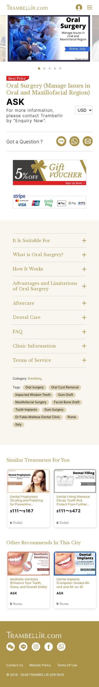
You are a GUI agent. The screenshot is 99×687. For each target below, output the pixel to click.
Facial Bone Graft (66, 402)
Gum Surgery (54, 409)
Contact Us (14, 665)
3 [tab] (50, 68)
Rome (72, 417)
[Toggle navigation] (89, 7)
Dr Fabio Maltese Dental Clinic (37, 417)
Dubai (17, 523)
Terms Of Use (67, 665)
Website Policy (40, 665)
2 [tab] (44, 68)
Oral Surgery (34, 387)
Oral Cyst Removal (65, 387)
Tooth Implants (26, 409)
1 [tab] (39, 68)
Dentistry (34, 378)
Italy (18, 424)
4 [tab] (55, 68)
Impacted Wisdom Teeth (33, 395)
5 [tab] (60, 68)
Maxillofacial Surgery (30, 402)
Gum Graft (65, 395)
